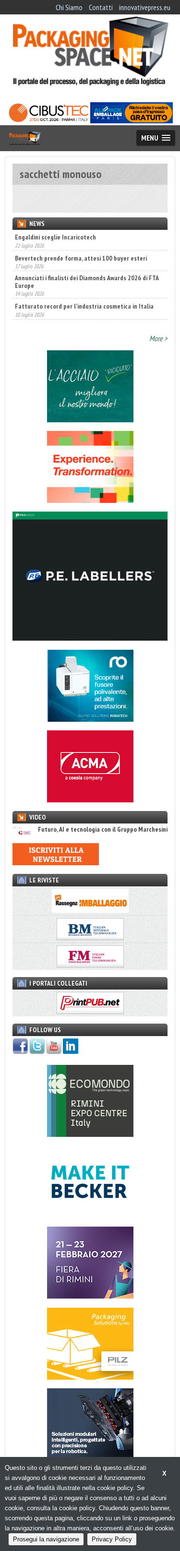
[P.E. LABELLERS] (90, 638)
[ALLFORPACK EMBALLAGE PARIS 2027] (131, 120)
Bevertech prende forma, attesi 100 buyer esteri (81, 258)
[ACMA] (90, 799)
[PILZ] (90, 1377)
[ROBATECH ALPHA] (90, 719)
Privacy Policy (112, 1539)
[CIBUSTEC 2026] (48, 120)
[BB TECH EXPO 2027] (90, 1295)
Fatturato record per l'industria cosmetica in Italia (84, 306)
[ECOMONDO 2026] (90, 1134)
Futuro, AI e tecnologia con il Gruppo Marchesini (103, 829)
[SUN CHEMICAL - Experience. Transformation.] (90, 500)
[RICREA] (90, 419)
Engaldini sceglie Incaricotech (55, 237)
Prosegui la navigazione (46, 1539)
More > (158, 338)
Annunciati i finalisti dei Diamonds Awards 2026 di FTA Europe (86, 281)
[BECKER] (90, 1215)
